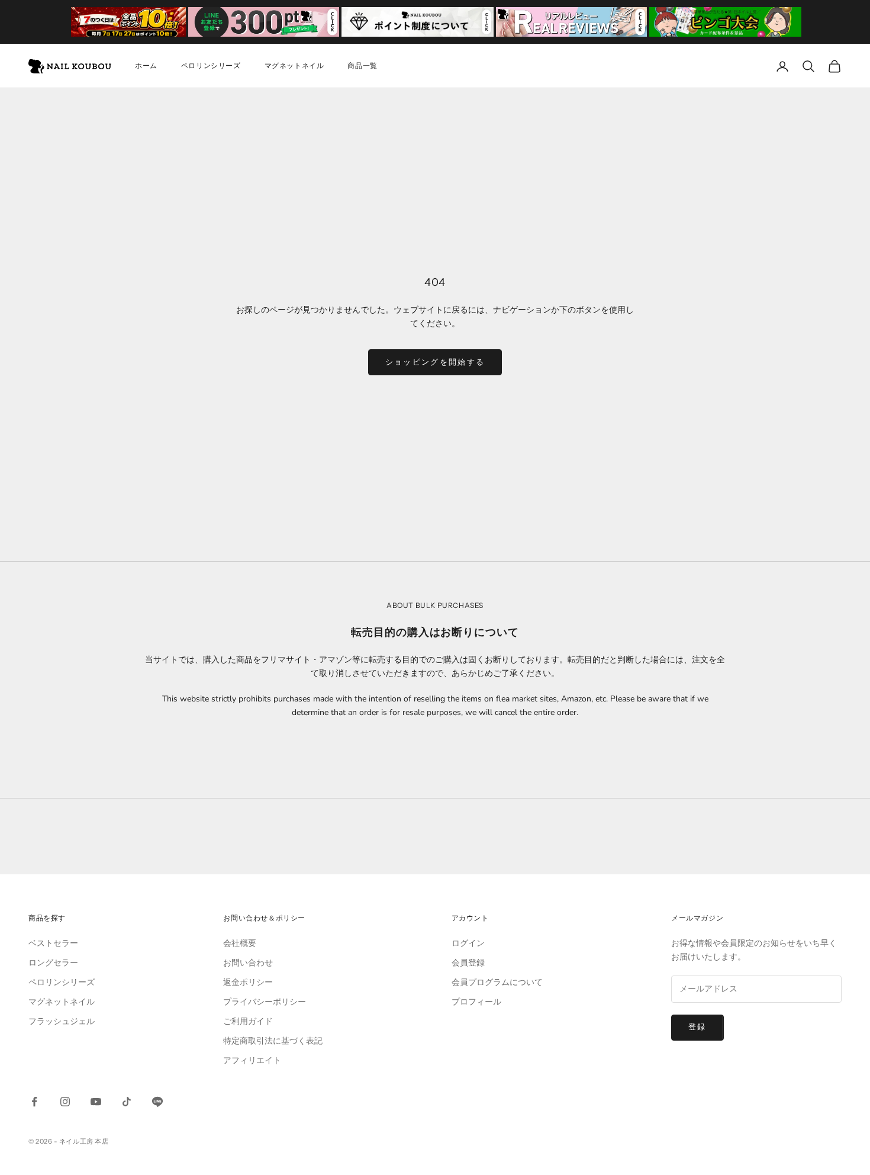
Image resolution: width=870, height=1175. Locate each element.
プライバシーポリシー (264, 1001)
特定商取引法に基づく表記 (273, 1041)
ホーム (146, 65)
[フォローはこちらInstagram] (65, 1102)
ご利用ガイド (248, 1021)
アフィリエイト (252, 1060)
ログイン (468, 943)
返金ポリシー (248, 982)
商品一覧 (362, 65)
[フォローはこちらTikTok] (127, 1102)
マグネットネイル (294, 65)
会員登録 (468, 962)
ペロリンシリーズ (211, 65)
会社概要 (239, 943)
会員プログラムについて (497, 982)
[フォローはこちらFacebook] (34, 1102)
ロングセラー (53, 962)
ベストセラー (53, 943)
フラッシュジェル (61, 1021)
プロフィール (476, 1001)
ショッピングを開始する (435, 362)
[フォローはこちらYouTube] (96, 1102)
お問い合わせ (248, 962)
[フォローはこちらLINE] (157, 1102)
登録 (697, 1027)
